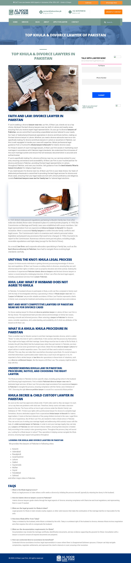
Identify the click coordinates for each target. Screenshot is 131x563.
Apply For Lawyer (60, 22)
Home (15, 22)
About (46, 22)
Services (25, 22)
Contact (75, 22)
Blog (38, 22)
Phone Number (101, 78)
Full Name (101, 65)
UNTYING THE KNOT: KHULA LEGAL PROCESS (40, 259)
